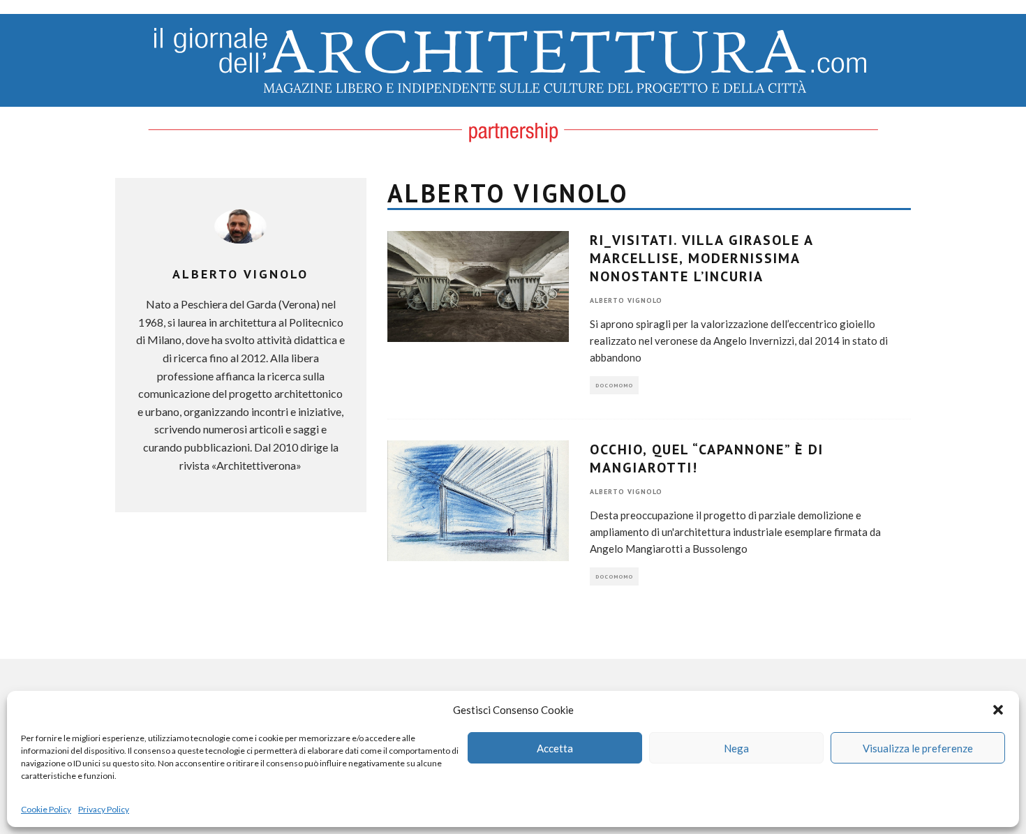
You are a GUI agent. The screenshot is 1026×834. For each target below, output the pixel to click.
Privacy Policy (103, 809)
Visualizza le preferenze (918, 748)
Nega (736, 748)
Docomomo (614, 385)
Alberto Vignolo (626, 300)
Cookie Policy (46, 809)
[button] (998, 710)
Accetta (555, 748)
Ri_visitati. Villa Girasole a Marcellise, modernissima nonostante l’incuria (701, 258)
